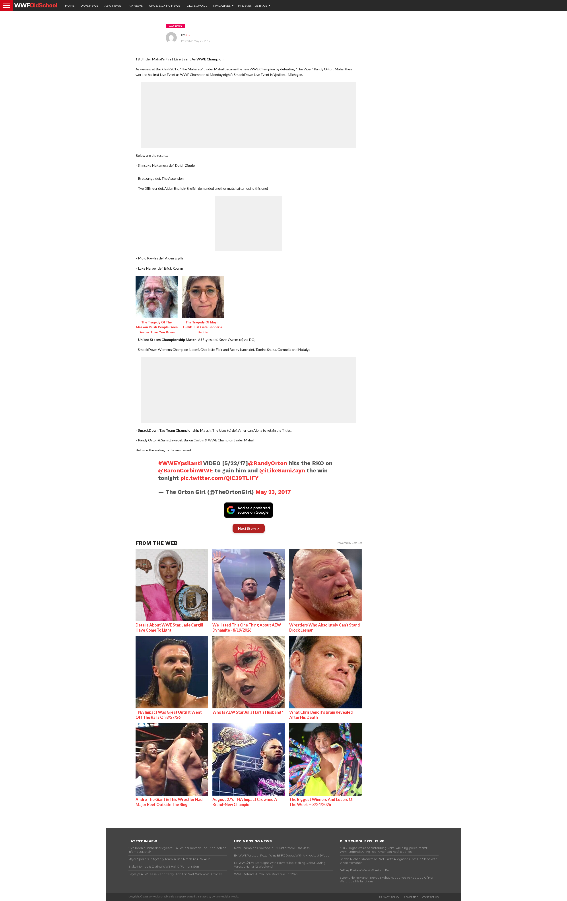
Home (69, 5)
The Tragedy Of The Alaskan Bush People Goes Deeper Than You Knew (157, 327)
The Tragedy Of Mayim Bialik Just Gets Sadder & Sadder (203, 327)
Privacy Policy (389, 897)
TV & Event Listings (252, 5)
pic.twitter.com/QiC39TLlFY (219, 478)
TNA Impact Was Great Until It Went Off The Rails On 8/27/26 (169, 715)
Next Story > (248, 528)
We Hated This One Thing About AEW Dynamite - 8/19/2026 (246, 627)
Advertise (411, 897)
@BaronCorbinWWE (185, 470)
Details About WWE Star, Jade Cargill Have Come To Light (169, 627)
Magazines (222, 5)
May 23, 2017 (273, 492)
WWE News (89, 5)
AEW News (113, 5)
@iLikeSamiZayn (282, 470)
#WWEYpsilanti (180, 463)
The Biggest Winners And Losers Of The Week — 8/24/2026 (321, 802)
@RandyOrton (267, 463)
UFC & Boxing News (164, 5)
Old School (196, 5)
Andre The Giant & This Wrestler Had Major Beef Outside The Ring (169, 802)
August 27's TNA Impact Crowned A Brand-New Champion (244, 802)
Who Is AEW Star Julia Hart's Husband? (247, 712)
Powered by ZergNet (349, 543)
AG (187, 35)
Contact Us (430, 897)
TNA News (135, 5)
